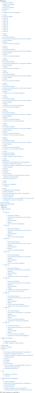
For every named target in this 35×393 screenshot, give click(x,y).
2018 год (5, 35)
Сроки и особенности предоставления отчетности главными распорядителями (16, 176)
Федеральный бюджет (9, 154)
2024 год (5, 111)
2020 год (5, 60)
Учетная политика (8, 196)
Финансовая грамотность (10, 178)
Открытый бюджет (8, 16)
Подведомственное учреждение (11, 190)
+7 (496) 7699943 (4, 202)
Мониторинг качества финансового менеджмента (16, 162)
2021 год (5, 72)
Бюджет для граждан (8, 153)
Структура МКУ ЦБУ (8, 195)
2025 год (5, 125)
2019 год (5, 48)
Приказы (5, 168)
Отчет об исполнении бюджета (11, 43)
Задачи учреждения (8, 191)
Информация (6, 6)
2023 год (5, 97)
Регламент (6, 170)
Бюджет (5, 54)
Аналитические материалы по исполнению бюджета (17, 38)
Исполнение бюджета (9, 37)
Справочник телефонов (9, 184)
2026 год (5, 139)
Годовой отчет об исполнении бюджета (13, 93)
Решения (5, 172)
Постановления (7, 173)
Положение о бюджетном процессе (12, 163)
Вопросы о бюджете (8, 7)
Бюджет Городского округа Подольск (13, 156)
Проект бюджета (7, 40)
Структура (6, 186)
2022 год (5, 85)
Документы (6, 160)
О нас (4, 182)
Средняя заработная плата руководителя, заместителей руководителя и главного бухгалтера (18, 199)
